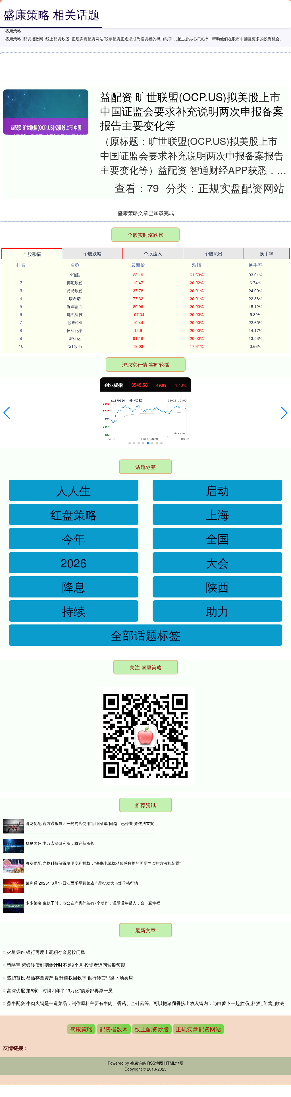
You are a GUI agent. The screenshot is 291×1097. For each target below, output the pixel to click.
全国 (217, 538)
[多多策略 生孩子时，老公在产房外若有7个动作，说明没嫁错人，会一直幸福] (13, 906)
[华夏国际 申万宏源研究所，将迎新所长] (13, 846)
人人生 (73, 490)
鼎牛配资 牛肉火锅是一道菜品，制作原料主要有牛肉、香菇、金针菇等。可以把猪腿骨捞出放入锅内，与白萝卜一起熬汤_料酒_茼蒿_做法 (145, 1003)
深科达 (75, 338)
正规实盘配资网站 (198, 1029)
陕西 (217, 586)
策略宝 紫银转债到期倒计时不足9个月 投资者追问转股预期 (66, 965)
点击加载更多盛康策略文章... (146, 212)
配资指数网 (113, 1029)
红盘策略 (73, 514)
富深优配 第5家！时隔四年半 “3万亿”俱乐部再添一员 (60, 990)
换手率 (266, 253)
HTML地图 (173, 1063)
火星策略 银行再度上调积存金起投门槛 (46, 952)
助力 (217, 610)
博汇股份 (75, 282)
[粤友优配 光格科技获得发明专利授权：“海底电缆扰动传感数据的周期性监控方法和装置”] (13, 866)
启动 (217, 490)
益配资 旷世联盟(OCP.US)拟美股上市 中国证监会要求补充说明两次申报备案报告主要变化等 (192, 110)
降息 (73, 586)
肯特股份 (75, 290)
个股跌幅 (92, 253)
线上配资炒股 (152, 1029)
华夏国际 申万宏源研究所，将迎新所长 (60, 843)
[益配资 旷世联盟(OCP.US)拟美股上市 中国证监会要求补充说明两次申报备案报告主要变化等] (45, 132)
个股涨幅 (32, 254)
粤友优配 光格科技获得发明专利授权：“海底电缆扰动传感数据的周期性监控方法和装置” (103, 863)
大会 (217, 562)
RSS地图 (155, 1063)
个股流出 (213, 253)
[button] (7, 413)
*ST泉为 (74, 346)
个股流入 (153, 253)
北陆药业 (75, 322)
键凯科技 (75, 314)
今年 (73, 538)
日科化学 (75, 330)
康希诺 (75, 298)
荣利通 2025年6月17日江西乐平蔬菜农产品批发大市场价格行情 (82, 883)
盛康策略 (81, 1029)
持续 (73, 610)
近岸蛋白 (75, 306)
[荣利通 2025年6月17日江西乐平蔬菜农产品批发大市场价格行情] (13, 886)
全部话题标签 (145, 634)
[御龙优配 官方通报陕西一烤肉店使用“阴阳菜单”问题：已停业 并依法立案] (13, 826)
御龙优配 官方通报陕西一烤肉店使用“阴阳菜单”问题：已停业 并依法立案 (90, 823)
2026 (74, 562)
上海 (217, 514)
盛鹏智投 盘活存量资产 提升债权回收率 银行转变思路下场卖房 (70, 977)
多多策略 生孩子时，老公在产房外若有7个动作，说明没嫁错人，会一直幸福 (93, 903)
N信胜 (74, 274)
